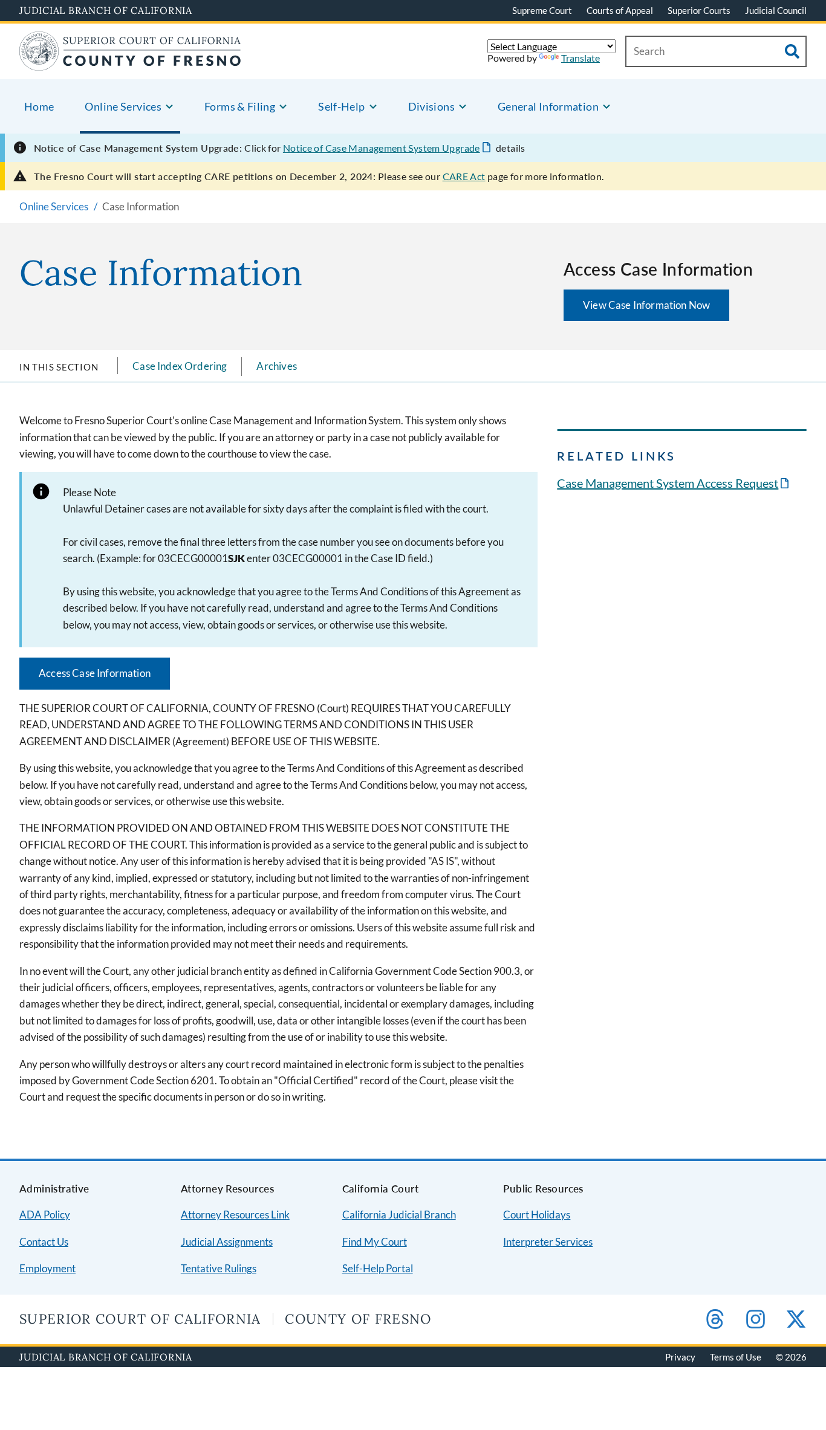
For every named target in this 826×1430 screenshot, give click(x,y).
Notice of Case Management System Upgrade (381, 148)
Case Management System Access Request (667, 483)
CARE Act (464, 176)
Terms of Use (735, 1356)
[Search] (792, 51)
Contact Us (43, 1241)
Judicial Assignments (227, 1241)
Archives (276, 366)
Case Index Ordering (179, 366)
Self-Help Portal (377, 1268)
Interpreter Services (548, 1241)
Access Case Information (95, 673)
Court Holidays (536, 1214)
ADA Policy (44, 1214)
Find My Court (374, 1241)
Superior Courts (699, 10)
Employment (47, 1268)
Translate (580, 57)
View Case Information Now (646, 305)
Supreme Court (542, 10)
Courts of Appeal (620, 10)
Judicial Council (776, 10)
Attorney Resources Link (235, 1214)
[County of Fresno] (130, 63)
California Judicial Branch (399, 1214)
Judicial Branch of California (105, 10)
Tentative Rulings (218, 1268)
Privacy (680, 1356)
